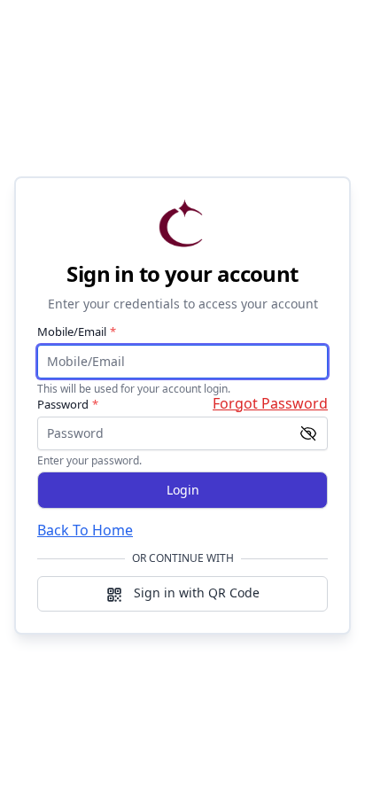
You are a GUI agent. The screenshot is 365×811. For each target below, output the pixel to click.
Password (67, 404)
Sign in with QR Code (195, 592)
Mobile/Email (76, 331)
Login (183, 489)
